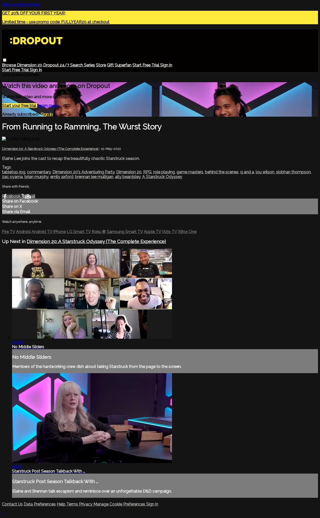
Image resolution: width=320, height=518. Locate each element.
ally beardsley (127, 176)
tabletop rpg (13, 172)
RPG (147, 172)
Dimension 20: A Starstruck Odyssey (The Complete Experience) (50, 149)
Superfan (123, 65)
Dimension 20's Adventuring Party (83, 172)
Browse (9, 65)
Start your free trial (19, 105)
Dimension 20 (30, 65)
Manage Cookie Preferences (120, 504)
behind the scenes (221, 172)
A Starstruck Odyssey (162, 176)
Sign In (36, 69)
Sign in (166, 65)
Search (77, 65)
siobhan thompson (293, 172)
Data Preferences (40, 504)
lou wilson (265, 172)
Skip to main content (21, 4)
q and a (247, 172)
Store (101, 65)
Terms (72, 504)
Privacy (86, 504)
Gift (110, 65)
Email (30, 196)
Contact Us (12, 504)
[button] (4, 60)
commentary (39, 172)
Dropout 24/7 (56, 65)
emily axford (61, 176)
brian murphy (36, 176)
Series (89, 65)
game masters (189, 172)
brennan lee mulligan (94, 176)
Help (61, 504)
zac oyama (12, 176)
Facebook (12, 196)
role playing (164, 172)
